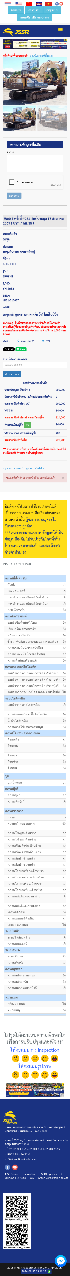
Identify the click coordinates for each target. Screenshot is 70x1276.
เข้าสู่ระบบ (52, 10)
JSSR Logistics (48, 1174)
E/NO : (6, 295)
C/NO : (6, 306)
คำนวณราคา (12, 374)
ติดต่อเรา (16, 10)
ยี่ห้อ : (6, 259)
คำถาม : (11, 152)
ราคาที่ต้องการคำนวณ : (15, 359)
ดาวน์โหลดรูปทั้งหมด (41, 55)
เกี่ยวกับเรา (34, 10)
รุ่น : (5, 271)
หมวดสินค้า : (10, 234)
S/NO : (7, 283)
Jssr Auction (29, 1174)
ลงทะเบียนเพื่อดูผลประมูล (34, 17)
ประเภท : (8, 246)
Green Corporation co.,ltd (53, 1177)
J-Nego (22, 1177)
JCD (32, 1177)
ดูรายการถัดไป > (35, 468)
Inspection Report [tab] (18, 563)
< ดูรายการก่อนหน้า (13, 468)
